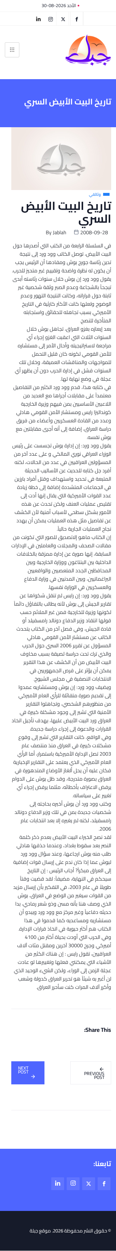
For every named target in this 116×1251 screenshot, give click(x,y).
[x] (88, 1183)
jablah (59, 232)
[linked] (57, 1183)
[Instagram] (73, 1183)
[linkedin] (38, 18)
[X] (63, 18)
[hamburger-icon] (12, 49)
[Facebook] (76, 18)
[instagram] (50, 18)
